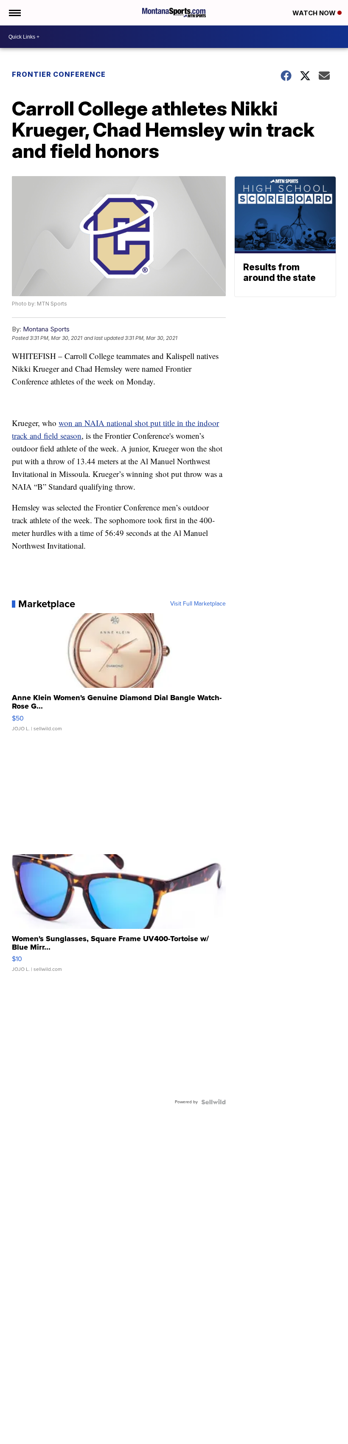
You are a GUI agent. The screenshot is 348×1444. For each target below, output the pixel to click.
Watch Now (314, 13)
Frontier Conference (59, 74)
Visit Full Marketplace (198, 604)
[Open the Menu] (14, 12)
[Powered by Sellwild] (213, 1102)
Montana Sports (46, 329)
